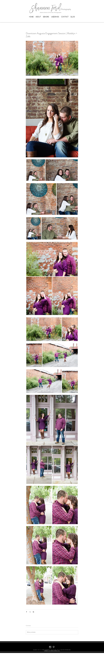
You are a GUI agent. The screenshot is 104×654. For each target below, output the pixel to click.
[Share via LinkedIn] (33, 611)
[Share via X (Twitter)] (30, 611)
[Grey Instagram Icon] (50, 647)
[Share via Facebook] (26, 611)
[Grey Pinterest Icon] (53, 647)
